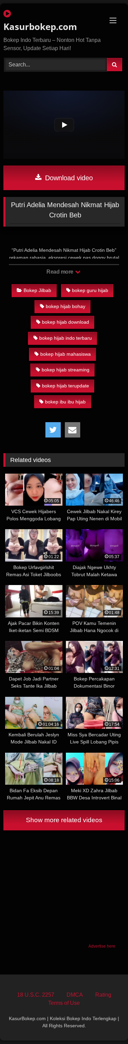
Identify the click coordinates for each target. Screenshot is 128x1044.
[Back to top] (106, 1023)
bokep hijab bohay (65, 306)
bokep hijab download (65, 322)
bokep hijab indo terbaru (65, 338)
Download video (68, 178)
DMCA (75, 995)
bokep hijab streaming (65, 369)
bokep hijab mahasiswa (65, 354)
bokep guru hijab (90, 290)
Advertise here (101, 946)
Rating (103, 995)
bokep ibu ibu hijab (65, 401)
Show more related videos (64, 820)
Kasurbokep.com (40, 26)
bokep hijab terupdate (65, 385)
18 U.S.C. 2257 (35, 995)
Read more (60, 272)
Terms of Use (64, 1003)
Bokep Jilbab (37, 290)
